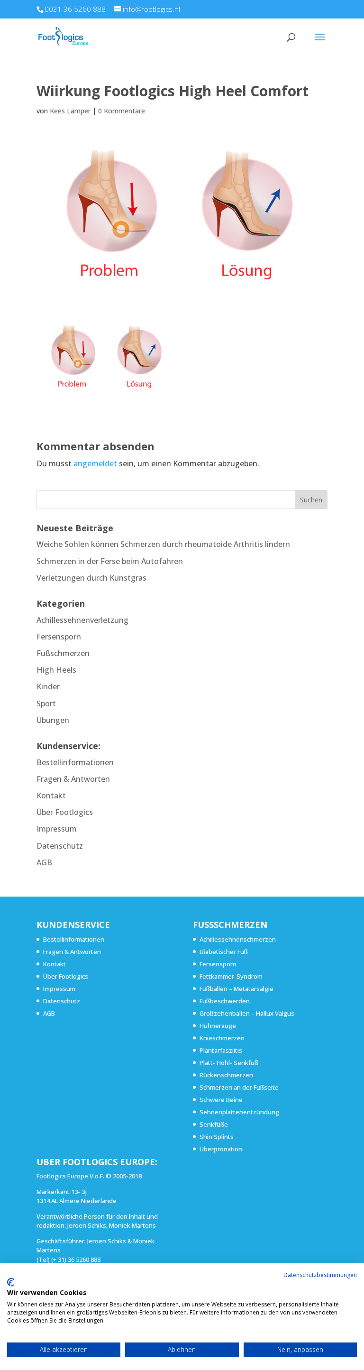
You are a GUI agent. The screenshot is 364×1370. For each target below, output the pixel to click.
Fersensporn (58, 636)
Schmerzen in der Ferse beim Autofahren (109, 561)
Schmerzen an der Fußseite (239, 1087)
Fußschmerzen (63, 653)
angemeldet (95, 463)
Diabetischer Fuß (224, 951)
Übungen (52, 720)
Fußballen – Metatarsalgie (236, 988)
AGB (44, 862)
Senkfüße (214, 1124)
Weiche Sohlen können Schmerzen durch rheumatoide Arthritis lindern (163, 544)
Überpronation (221, 1149)
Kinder (48, 686)
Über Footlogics (64, 812)
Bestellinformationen (75, 762)
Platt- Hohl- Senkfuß (229, 1062)
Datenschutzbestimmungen (320, 1275)
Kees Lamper (70, 110)
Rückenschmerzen (226, 1075)
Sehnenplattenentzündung (239, 1112)
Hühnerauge (218, 1025)
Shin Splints (217, 1136)
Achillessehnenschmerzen (238, 939)
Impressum (56, 829)
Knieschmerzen (222, 1038)
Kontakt (51, 795)
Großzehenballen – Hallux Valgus (247, 1013)
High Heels (56, 670)
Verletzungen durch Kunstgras (91, 578)
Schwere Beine (221, 1099)
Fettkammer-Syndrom (231, 976)
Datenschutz (59, 846)
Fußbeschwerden (225, 1001)
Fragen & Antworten (73, 779)
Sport (46, 703)
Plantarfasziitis (221, 1050)
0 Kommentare (121, 110)
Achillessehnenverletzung (82, 620)
